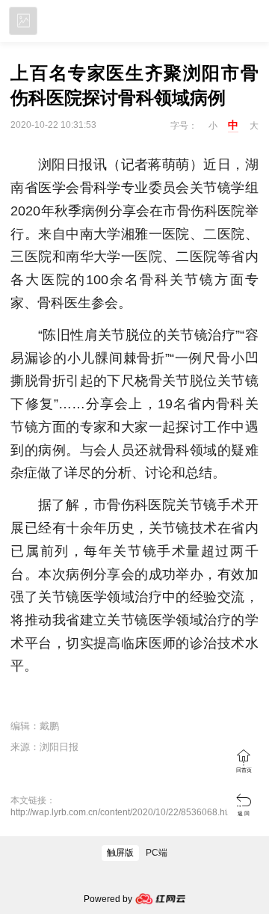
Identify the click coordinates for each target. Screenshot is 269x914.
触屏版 (120, 852)
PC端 (156, 852)
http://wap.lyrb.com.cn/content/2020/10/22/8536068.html (123, 812)
